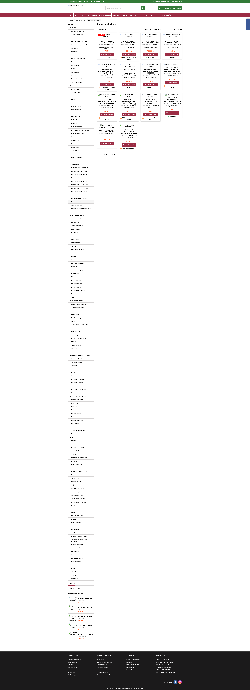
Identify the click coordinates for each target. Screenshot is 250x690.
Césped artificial (76, 482)
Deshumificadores (77, 558)
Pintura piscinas (76, 410)
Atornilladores (75, 93)
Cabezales (74, 311)
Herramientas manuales (79, 444)
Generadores (75, 116)
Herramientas (104, 15)
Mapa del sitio (72, 662)
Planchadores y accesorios (80, 526)
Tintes (73, 427)
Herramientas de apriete (79, 174)
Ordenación (75, 65)
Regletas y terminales (78, 290)
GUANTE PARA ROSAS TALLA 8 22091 (85, 625)
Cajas (73, 236)
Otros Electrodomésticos (79, 572)
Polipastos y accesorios (79, 133)
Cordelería (74, 52)
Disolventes (75, 434)
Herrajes (74, 62)
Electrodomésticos (167, 15)
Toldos (73, 454)
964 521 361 (78, 1)
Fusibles (73, 256)
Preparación (75, 424)
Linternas (74, 267)
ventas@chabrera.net (97, 1)
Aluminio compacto (77, 307)
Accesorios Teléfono (78, 219)
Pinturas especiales (77, 420)
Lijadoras (74, 123)
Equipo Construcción (78, 55)
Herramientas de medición (80, 185)
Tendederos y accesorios (79, 533)
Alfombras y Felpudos (78, 492)
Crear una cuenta (176, 1)
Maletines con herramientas (80, 168)
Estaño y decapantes (78, 318)
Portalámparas (76, 280)
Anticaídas (74, 365)
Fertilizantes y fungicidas (79, 458)
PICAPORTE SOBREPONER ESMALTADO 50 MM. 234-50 (85, 634)
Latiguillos (74, 328)
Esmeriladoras (76, 110)
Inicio (70, 24)
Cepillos (74, 99)
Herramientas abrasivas (79, 171)
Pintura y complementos (77, 396)
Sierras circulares (77, 137)
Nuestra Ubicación (103, 672)
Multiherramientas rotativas (80, 130)
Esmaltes (74, 406)
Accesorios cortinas (77, 488)
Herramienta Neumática (79, 154)
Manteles (74, 519)
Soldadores (75, 147)
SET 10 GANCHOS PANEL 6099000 (150, 72)
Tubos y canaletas (77, 294)
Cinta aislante (75, 243)
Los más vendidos (75, 593)
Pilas (72, 277)
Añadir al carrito (107, 54)
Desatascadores (76, 314)
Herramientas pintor (77, 400)
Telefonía (74, 575)
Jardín (144, 15)
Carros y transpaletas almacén (81, 45)
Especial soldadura (77, 369)
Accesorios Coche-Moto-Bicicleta (79, 540)
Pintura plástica (76, 413)
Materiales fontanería (77, 301)
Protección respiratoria (78, 389)
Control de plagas (77, 495)
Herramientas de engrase (79, 181)
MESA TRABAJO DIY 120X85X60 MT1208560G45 (150, 103)
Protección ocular (77, 386)
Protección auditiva (77, 379)
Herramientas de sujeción (79, 191)
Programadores (76, 284)
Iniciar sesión (165, 1)
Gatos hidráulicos (77, 205)
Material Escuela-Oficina (79, 536)
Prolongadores (76, 287)
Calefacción (75, 551)
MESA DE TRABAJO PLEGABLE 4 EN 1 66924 (129, 42)
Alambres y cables (77, 34)
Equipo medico (76, 562)
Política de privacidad (104, 670)
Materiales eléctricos (76, 215)
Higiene (73, 565)
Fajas (73, 372)
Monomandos (75, 331)
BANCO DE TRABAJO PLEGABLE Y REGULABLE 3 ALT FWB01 (150, 42)
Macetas (74, 461)
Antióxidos (74, 403)
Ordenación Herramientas (79, 198)
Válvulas (74, 348)
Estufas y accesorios (77, 516)
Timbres (74, 297)
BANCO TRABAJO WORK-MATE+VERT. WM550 (107, 131)
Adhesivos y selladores (78, 31)
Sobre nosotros (102, 665)
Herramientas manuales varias (81, 209)
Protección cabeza (77, 383)
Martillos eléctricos (77, 127)
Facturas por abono (132, 665)
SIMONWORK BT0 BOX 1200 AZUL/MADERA (128, 102)
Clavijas (73, 246)
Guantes (74, 376)
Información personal (133, 660)
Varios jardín (75, 478)
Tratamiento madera (78, 430)
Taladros (74, 96)
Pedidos (129, 662)
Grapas (73, 260)
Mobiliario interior (76, 522)
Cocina (73, 512)
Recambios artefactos (78, 338)
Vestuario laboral (76, 362)
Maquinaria (91, 15)
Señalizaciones (76, 72)
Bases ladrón (75, 229)
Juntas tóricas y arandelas (79, 325)
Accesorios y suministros (79, 161)
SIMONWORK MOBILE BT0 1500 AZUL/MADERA (107, 102)
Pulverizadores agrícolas (79, 471)
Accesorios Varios (77, 226)
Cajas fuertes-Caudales (79, 41)
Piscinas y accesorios (78, 468)
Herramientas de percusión (80, 188)
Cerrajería (74, 48)
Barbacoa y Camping (78, 447)
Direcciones (130, 667)
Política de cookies (103, 667)
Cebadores (75, 239)
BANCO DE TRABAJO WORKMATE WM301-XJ (107, 42)
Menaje (153, 15)
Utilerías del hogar (77, 545)
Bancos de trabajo (77, 202)
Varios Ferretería (76, 82)
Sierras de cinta (76, 144)
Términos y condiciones (104, 662)
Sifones (73, 342)
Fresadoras (75, 113)
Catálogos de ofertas (75, 660)
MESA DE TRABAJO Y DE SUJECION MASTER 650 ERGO (172, 71)
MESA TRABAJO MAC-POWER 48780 (172, 42)
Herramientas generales (79, 195)
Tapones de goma (77, 345)
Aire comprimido (76, 103)
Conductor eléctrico (77, 249)
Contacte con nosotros (104, 675)
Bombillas (74, 232)
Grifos (73, 321)
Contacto (160, 655)
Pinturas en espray (77, 417)
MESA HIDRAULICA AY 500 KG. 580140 (107, 72)
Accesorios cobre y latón (79, 304)
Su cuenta (130, 655)
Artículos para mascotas (79, 502)
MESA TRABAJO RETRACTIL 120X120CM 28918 (129, 133)
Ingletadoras (75, 120)
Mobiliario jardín (76, 464)
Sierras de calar (76, 140)
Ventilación (75, 579)
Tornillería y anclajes (77, 79)
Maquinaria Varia (76, 157)
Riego (73, 475)
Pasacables (75, 273)
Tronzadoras (75, 151)
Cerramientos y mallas (78, 451)
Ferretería (79, 15)
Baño (73, 505)
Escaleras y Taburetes (78, 58)
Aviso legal (100, 660)
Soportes (74, 75)
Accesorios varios (77, 352)
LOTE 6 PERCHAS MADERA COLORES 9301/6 (85, 607)
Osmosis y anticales (77, 335)
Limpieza (74, 568)
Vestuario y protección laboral (125, 15)
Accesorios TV (75, 222)
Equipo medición (76, 253)
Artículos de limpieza (78, 499)
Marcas (71, 584)
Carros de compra (77, 509)
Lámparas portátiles (77, 263)
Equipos (73, 441)
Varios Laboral (76, 393)
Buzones (74, 38)
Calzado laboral (76, 359)
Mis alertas (129, 670)
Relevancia (164, 29)
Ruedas (73, 69)
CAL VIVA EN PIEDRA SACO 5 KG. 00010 (85, 598)
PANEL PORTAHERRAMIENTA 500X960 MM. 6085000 (129, 73)
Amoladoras (75, 89)
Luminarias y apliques (78, 270)
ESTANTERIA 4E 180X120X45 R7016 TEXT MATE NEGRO (85, 616)
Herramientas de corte (78, 178)
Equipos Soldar (76, 106)
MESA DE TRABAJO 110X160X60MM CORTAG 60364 (172, 101)
